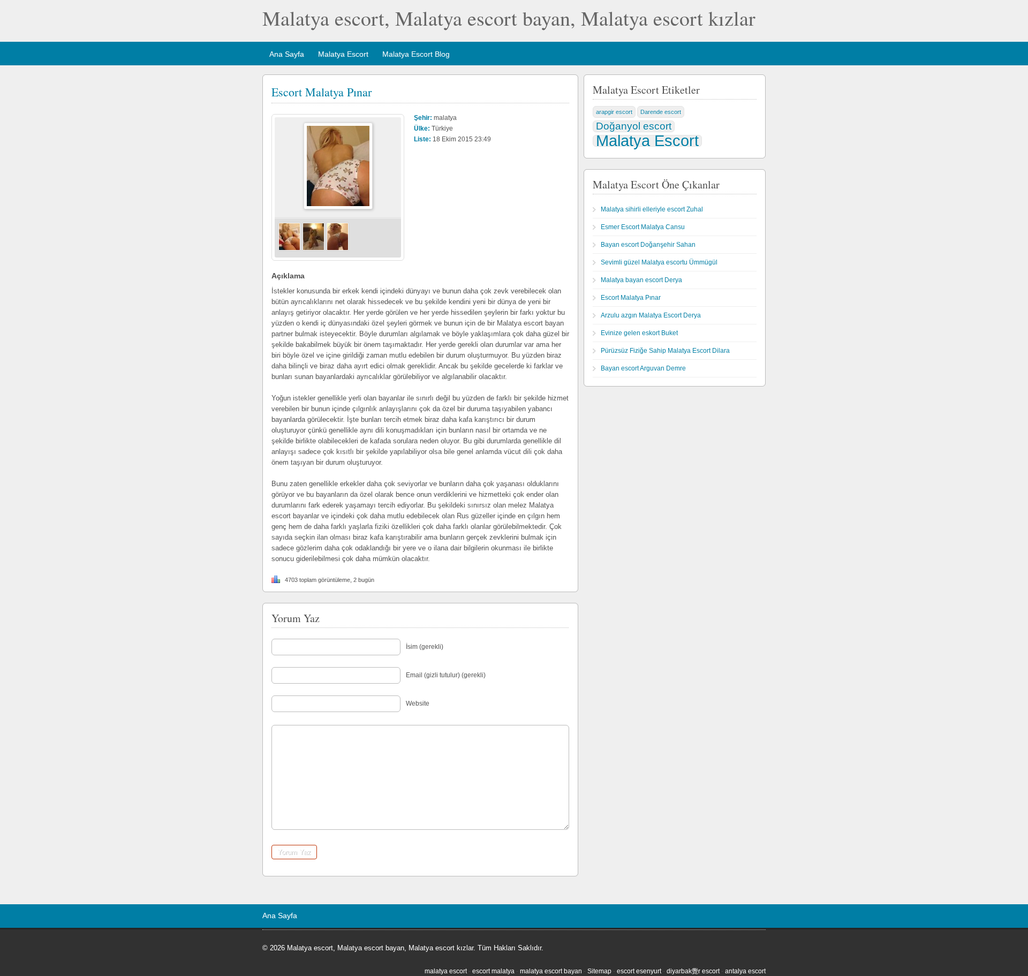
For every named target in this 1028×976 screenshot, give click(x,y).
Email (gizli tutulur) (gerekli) (446, 675)
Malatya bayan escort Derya (641, 280)
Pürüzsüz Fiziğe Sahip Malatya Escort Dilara (665, 350)
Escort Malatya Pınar (321, 92)
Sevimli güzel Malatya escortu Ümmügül (659, 262)
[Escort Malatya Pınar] (338, 207)
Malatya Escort (343, 54)
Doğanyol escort (633, 126)
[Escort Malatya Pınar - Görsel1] (289, 249)
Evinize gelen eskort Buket (639, 333)
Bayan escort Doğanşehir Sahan (648, 244)
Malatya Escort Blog (416, 54)
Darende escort (660, 112)
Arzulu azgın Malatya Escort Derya (651, 315)
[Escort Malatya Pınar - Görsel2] (313, 249)
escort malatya (493, 971)
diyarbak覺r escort (693, 971)
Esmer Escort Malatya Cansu (643, 227)
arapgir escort (614, 112)
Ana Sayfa (286, 54)
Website (417, 703)
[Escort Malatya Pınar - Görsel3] (338, 249)
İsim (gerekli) (424, 646)
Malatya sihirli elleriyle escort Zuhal (652, 209)
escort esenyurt (639, 971)
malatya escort (446, 971)
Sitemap (599, 971)
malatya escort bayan (551, 971)
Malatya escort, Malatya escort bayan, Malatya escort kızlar (508, 18)
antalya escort (745, 971)
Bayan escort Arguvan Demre (643, 368)
